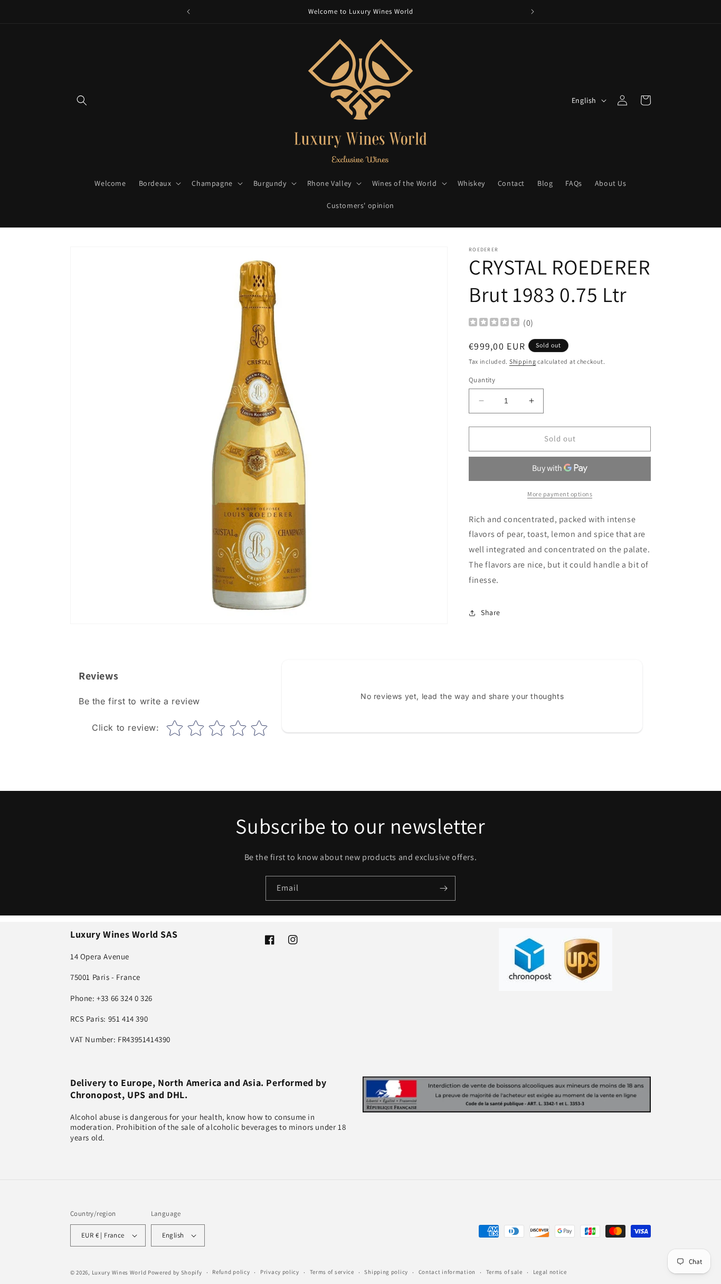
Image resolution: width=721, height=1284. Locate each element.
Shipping (522, 361)
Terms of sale (504, 1272)
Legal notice (550, 1272)
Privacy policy (279, 1272)
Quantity (482, 379)
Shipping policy (386, 1272)
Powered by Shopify (175, 1272)
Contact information (447, 1272)
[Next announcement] (532, 11)
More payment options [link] (559, 494)
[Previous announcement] (188, 11)
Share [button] (490, 612)
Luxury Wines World (119, 1272)
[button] (81, 100)
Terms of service (332, 1272)
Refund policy (231, 1272)
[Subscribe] (443, 888)
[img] (494, 323)
